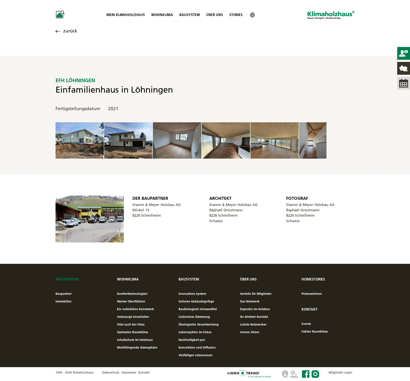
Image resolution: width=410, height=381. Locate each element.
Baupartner (64, 294)
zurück (70, 31)
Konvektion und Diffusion (197, 347)
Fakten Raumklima (315, 331)
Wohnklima (162, 15)
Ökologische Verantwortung (199, 324)
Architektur (67, 279)
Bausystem (189, 15)
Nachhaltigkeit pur (192, 340)
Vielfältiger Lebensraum (195, 355)
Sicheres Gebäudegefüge (196, 301)
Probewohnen (312, 294)
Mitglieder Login (340, 372)
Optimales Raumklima (132, 332)
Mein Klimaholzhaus (125, 15)
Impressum (129, 372)
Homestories (313, 279)
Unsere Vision (249, 332)
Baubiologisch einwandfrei (198, 309)
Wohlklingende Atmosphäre (137, 347)
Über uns (214, 15)
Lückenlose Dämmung (194, 317)
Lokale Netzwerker (253, 324)
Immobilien (64, 301)
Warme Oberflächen (131, 301)
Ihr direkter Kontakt (254, 317)
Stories (236, 15)
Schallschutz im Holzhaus (135, 340)
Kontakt (310, 309)
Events (306, 324)
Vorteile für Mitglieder (255, 294)
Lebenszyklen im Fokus (195, 332)
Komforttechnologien (132, 294)
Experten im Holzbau (255, 309)
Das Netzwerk (249, 301)
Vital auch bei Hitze (131, 324)
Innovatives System (192, 294)
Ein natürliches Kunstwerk (135, 309)
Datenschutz (110, 372)
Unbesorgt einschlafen (133, 317)
